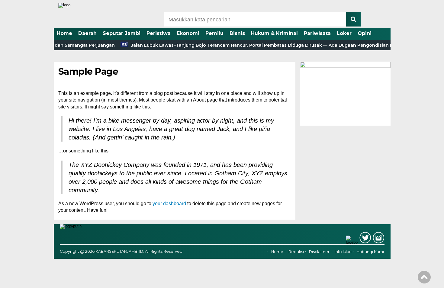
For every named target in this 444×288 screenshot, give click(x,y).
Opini (365, 33)
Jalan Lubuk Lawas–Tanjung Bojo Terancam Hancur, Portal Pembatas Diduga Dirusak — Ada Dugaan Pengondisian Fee (259, 45)
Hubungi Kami (370, 252)
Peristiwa (158, 33)
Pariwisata (317, 33)
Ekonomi (188, 33)
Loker (344, 33)
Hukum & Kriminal (274, 33)
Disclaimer (319, 252)
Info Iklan (343, 252)
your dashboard (169, 203)
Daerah (87, 33)
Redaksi (296, 252)
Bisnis (237, 33)
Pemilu (214, 33)
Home (64, 33)
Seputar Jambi (121, 33)
